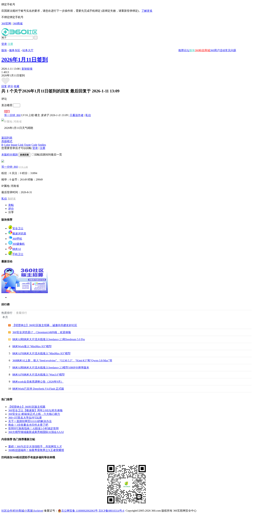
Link (20, 144)
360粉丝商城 (202, 50)
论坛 (186, 50)
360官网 (6, 23)
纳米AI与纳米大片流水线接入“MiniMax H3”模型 (41, 353)
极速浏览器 (19, 233)
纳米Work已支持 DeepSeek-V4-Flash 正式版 (38, 388)
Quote (27, 144)
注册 (10, 43)
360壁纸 (17, 238)
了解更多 (146, 10)
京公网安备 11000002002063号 (79, 510)
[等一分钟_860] (2, 161)
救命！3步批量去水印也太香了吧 (28, 424)
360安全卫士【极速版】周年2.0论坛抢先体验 (35, 410)
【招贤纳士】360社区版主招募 (26, 406)
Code (34, 144)
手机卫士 (17, 254)
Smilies (42, 144)
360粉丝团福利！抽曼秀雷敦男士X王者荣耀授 (36, 450)
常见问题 (230, 50)
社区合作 (6, 510)
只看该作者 (76, 115)
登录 (4, 43)
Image (14, 144)
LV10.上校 (23, 167)
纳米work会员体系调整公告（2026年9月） (38, 381)
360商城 (18, 23)
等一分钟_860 (12, 115)
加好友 (12, 198)
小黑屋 (28, 510)
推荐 (181, 50)
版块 (192, 50)
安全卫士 (17, 228)
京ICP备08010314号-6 (111, 510)
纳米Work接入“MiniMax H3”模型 (32, 346)
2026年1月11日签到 (24, 59)
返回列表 (6, 137)
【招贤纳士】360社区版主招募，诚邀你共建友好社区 (44, 325)
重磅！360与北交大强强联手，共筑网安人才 (35, 446)
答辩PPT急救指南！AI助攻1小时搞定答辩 (33, 428)
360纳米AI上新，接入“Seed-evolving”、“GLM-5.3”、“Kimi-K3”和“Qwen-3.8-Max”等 (62, 360)
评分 (10, 86)
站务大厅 (27, 50)
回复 (4, 86)
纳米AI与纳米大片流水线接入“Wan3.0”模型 (38, 374)
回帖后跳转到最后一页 (48, 154)
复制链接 (27, 68)
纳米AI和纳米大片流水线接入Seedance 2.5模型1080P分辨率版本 (50, 367)
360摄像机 (18, 243)
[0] (5, 83)
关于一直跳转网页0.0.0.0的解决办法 (30, 421)
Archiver (38, 510)
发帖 (11, 205)
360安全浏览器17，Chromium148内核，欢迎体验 (41, 332)
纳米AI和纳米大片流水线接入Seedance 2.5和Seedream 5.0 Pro (48, 339)
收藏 (16, 86)
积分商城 (18, 510)
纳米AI (16, 249)
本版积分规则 (9, 154)
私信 (88, 115)
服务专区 (14, 50)
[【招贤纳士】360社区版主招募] (24, 292)
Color (7, 144)
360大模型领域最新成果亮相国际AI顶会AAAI (36, 432)
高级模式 (6, 141)
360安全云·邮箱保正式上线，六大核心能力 (34, 414)
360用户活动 (217, 50)
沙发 (7, 111)
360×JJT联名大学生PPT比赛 (25, 417)
